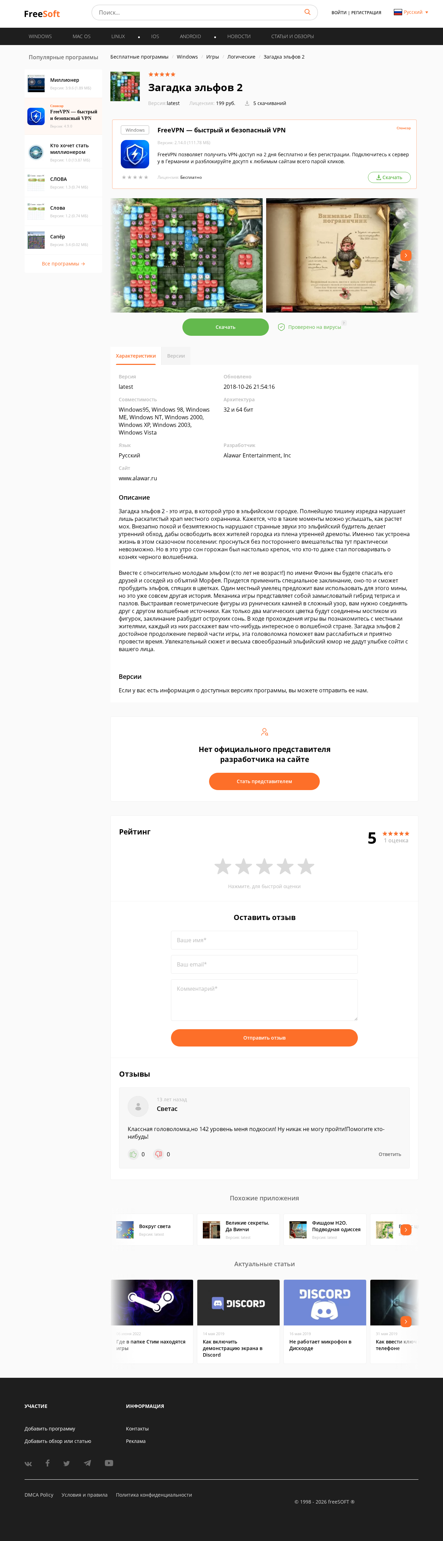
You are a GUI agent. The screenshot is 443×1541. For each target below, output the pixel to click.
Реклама (136, 1441)
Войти (339, 13)
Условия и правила (85, 1494)
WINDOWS (40, 36)
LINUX (118, 36)
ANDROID (190, 36)
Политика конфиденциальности (154, 1494)
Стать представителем (264, 781)
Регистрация (366, 13)
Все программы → (63, 263)
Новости (239, 36)
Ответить (390, 1154)
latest (164, 103)
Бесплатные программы (139, 56)
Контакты (137, 1428)
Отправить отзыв (264, 1037)
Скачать (225, 327)
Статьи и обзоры (292, 36)
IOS (155, 36)
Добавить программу (50, 1428)
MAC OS (82, 36)
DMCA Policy (39, 1494)
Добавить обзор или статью (58, 1441)
